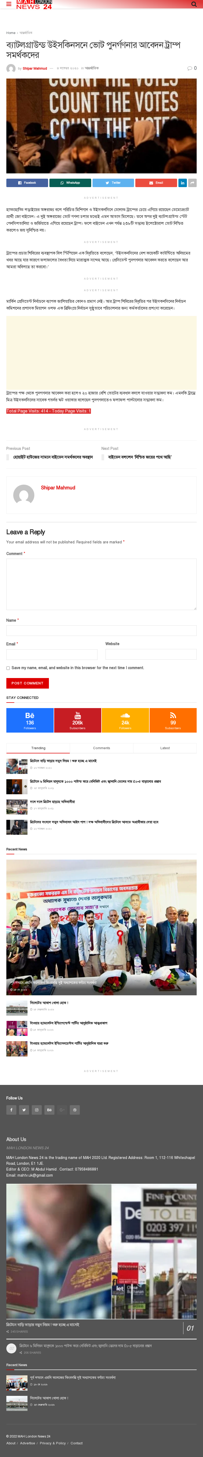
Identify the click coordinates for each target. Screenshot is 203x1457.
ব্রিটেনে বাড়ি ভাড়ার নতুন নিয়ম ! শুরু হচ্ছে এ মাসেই (63, 761)
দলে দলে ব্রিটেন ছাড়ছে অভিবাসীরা (52, 802)
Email (12, 644)
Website (112, 644)
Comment (15, 553)
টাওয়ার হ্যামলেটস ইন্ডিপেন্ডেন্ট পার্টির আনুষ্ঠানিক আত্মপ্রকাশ (68, 1023)
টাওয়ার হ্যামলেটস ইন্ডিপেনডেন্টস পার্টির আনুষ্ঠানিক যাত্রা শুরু (69, 1043)
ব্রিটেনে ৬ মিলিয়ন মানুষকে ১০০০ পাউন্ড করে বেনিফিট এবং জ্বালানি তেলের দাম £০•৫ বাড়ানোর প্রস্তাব (95, 781)
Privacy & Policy (53, 1443)
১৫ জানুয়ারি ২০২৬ (43, 1029)
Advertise (27, 1443)
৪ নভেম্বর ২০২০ (68, 68)
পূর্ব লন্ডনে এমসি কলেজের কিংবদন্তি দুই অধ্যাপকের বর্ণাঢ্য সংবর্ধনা (53, 983)
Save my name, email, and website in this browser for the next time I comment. (78, 668)
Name (12, 620)
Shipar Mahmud (35, 68)
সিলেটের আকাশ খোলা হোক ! (49, 1003)
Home (10, 33)
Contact (76, 1443)
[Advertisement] (101, 353)
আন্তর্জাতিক (26, 33)
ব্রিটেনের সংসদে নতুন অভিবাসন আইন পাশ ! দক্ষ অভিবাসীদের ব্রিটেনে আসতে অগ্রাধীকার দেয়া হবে (94, 822)
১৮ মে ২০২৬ (20, 989)
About (10, 1443)
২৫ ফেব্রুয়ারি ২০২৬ (43, 1009)
